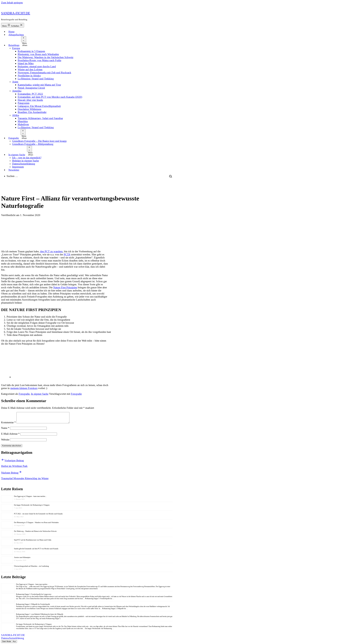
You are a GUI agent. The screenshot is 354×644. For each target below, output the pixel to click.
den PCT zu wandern (51, 251)
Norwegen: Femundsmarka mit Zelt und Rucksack (44, 72)
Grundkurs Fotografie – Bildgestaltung (32, 144)
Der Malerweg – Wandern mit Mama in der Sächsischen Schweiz (35, 531)
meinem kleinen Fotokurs (23, 388)
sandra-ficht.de (15, 13)
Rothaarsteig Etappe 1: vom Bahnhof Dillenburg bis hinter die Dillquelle (39, 614)
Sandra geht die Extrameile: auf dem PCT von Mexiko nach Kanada (36, 549)
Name (5, 427)
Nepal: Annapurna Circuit (31, 87)
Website (5, 439)
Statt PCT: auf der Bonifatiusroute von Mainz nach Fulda (32, 540)
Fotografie (13, 138)
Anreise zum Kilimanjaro (22, 557)
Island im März (26, 63)
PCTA (67, 254)
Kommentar (8, 422)
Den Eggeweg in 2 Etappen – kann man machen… (30, 496)
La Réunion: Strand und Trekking (36, 78)
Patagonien (23, 103)
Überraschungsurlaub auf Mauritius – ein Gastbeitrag (31, 566)
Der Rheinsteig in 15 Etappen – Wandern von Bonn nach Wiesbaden (36, 522)
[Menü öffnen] (23, 39)
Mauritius (23, 121)
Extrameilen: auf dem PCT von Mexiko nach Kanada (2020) (50, 96)
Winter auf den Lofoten (30, 69)
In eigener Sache (16, 154)
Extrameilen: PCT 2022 (30, 93)
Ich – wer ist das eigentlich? (26, 157)
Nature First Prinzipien (65, 287)
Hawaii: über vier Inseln (30, 100)
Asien (15, 81)
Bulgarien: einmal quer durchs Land (37, 66)
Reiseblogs (13, 45)
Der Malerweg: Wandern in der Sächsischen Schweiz (45, 57)
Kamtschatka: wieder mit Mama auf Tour (39, 84)
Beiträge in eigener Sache (25, 160)
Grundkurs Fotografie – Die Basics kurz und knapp (39, 141)
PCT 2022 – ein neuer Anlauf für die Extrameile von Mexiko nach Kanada (38, 514)
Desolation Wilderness (29, 109)
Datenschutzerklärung (23, 163)
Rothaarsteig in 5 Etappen (31, 51)
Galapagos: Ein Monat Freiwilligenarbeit (39, 106)
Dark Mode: (7, 641)
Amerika (16, 90)
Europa (16, 48)
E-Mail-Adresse (10, 433)
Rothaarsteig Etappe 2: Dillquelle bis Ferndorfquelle (33, 604)
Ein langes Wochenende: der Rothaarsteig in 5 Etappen (32, 505)
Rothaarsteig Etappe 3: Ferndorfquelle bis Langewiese (33, 594)
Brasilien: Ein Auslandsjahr (32, 112)
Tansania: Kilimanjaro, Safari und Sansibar (40, 118)
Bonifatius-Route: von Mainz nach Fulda (39, 60)
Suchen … (12, 176)
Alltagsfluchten (16, 34)
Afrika (15, 115)
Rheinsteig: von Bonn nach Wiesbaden (38, 54)
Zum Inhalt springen (12, 2)
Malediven (23, 124)
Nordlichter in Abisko (29, 75)
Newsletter (13, 169)
